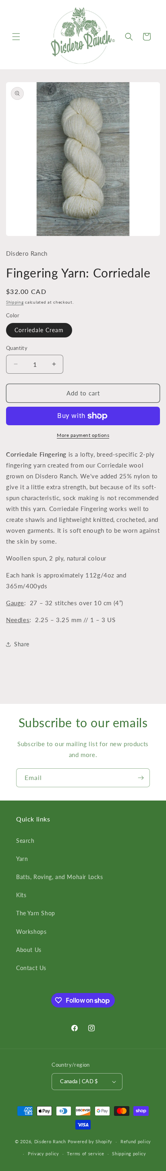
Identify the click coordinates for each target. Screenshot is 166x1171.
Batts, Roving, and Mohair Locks (59, 876)
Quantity (16, 348)
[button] (16, 37)
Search (25, 840)
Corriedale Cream (39, 330)
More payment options (83, 435)
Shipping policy (129, 1153)
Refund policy (135, 1141)
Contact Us (31, 967)
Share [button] (21, 644)
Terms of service (85, 1153)
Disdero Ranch (50, 1141)
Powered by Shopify (90, 1141)
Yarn (22, 858)
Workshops (31, 931)
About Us (29, 949)
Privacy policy (43, 1153)
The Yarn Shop (35, 913)
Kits (21, 895)
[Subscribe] (140, 777)
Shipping (15, 302)
